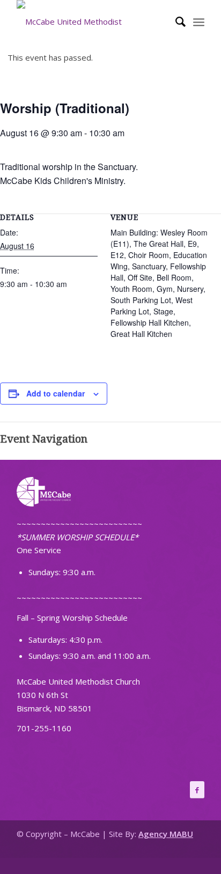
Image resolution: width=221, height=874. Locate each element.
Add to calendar (55, 393)
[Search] (175, 21)
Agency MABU (165, 833)
